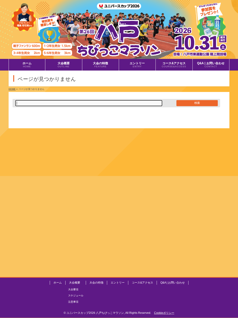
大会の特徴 (96, 282)
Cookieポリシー (164, 313)
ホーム (57, 282)
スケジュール (75, 295)
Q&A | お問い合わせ (172, 282)
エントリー (118, 282)
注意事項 (73, 301)
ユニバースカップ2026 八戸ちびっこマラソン (95, 313)
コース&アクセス (142, 282)
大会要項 (73, 289)
